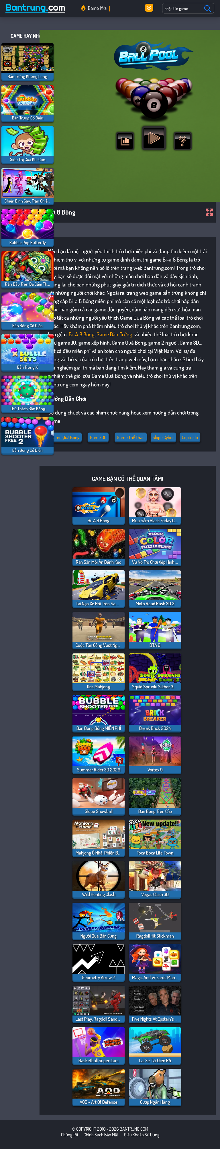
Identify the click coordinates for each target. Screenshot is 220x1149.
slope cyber (163, 437)
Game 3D (98, 437)
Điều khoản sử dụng (141, 1135)
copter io (190, 437)
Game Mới (97, 8)
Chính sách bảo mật (101, 1135)
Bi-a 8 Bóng (82, 334)
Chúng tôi (69, 1135)
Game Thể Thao (131, 437)
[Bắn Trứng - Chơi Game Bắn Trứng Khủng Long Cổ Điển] (37, 12)
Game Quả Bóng (65, 437)
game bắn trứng (114, 334)
